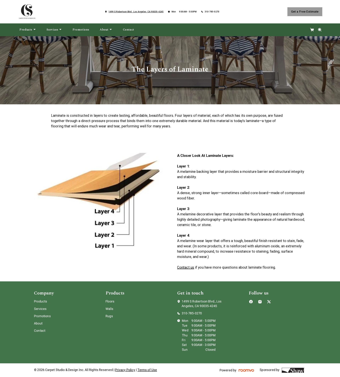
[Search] (320, 29)
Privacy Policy (125, 370)
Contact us (185, 267)
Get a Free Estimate (305, 11)
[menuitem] (28, 29)
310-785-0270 (212, 11)
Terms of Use (147, 370)
